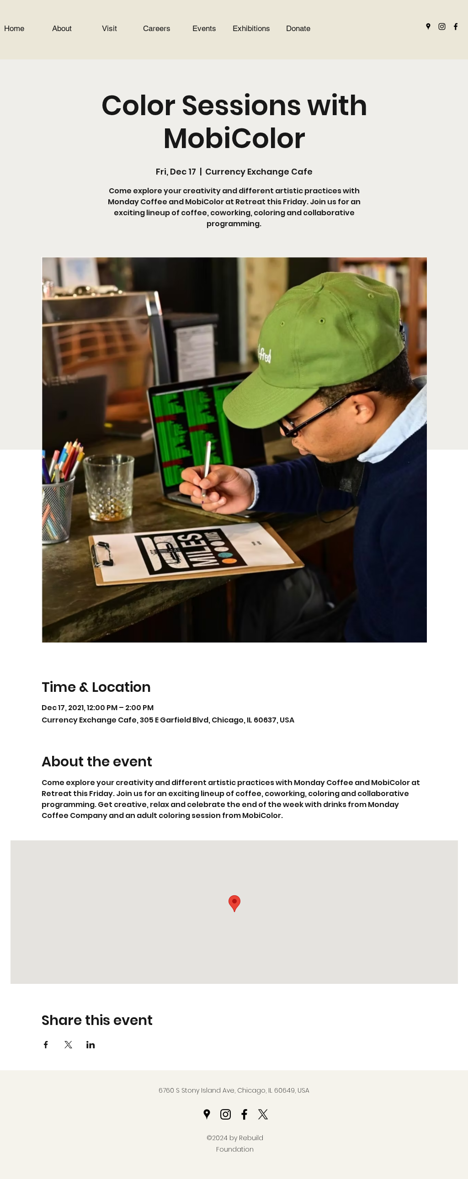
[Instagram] (442, 26)
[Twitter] (263, 1114)
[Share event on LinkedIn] (90, 1044)
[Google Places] (428, 26)
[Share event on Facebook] (46, 1044)
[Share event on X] (68, 1044)
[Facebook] (455, 26)
